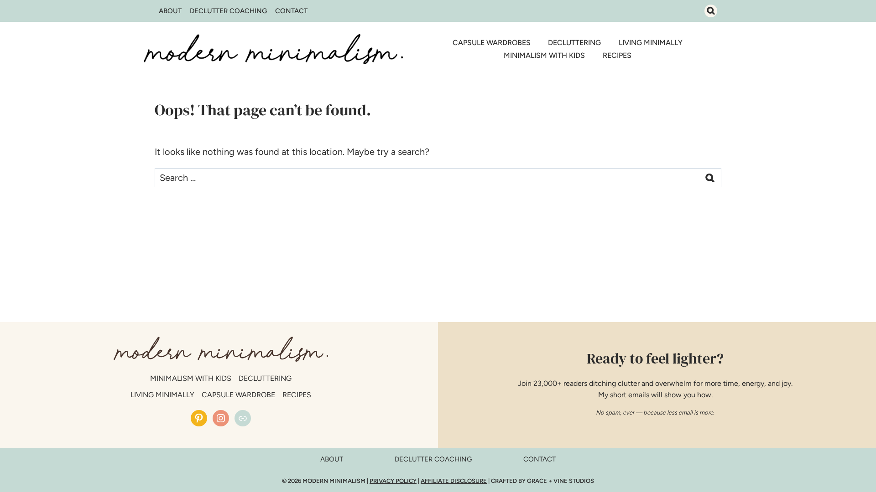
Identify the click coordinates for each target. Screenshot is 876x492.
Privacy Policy (393, 480)
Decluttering (574, 42)
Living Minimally (651, 42)
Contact (291, 11)
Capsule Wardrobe (238, 394)
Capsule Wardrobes (492, 42)
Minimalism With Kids (544, 55)
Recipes (617, 55)
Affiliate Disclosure (454, 480)
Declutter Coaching (228, 11)
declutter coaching (433, 459)
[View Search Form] (710, 10)
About (170, 11)
